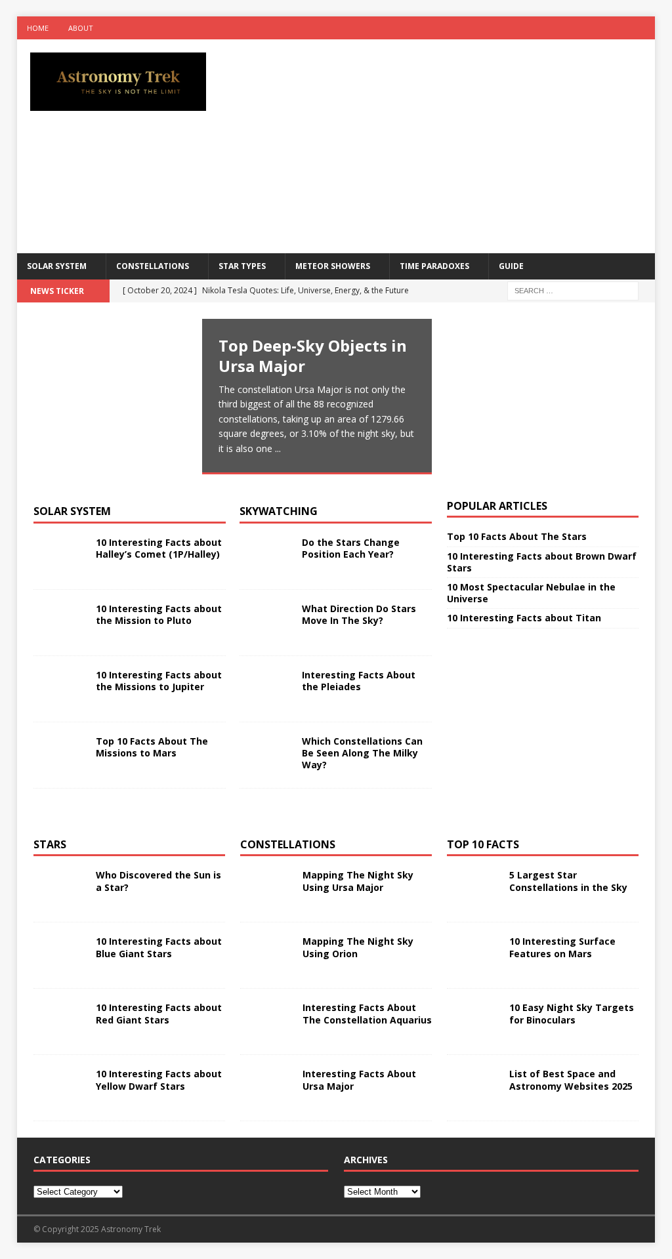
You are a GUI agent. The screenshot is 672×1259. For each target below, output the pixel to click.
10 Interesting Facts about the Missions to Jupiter (159, 681)
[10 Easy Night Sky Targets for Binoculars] (473, 1021)
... (278, 448)
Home (38, 28)
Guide (511, 266)
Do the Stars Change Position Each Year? (351, 548)
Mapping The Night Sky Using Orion (358, 947)
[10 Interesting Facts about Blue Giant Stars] (59, 955)
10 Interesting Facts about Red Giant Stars (159, 1013)
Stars (49, 844)
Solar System (57, 266)
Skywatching (279, 511)
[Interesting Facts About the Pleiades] (266, 689)
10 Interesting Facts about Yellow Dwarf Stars (159, 1079)
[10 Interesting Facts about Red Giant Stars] (59, 1021)
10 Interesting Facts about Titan (524, 617)
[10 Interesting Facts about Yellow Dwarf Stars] (59, 1087)
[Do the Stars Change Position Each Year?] (266, 556)
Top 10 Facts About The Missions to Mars (152, 747)
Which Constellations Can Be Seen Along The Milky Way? (362, 753)
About (80, 28)
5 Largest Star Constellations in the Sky (568, 881)
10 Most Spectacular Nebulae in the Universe (531, 593)
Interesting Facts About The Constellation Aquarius (367, 1013)
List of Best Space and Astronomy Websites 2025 (571, 1079)
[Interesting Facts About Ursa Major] (266, 1087)
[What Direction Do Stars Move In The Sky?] (266, 622)
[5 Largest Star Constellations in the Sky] (473, 889)
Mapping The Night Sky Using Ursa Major (358, 881)
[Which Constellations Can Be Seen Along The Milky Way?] (266, 755)
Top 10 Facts (483, 844)
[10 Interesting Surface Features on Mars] (473, 955)
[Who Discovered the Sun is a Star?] (59, 889)
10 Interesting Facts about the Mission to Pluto (159, 614)
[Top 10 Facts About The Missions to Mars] (59, 755)
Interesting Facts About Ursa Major (359, 1079)
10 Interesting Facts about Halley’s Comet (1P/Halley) (159, 548)
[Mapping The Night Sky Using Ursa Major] (266, 889)
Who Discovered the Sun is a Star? (158, 881)
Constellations (152, 266)
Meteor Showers (332, 266)
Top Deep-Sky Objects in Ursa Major (313, 356)
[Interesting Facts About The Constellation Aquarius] (266, 1021)
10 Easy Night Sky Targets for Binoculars (571, 1013)
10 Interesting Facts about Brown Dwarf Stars (542, 562)
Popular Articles (497, 506)
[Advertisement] (453, 144)
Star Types (242, 266)
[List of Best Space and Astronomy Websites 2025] (473, 1087)
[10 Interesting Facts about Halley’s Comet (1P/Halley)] (59, 556)
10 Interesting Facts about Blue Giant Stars (159, 947)
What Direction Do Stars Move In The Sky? (359, 614)
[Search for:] (573, 289)
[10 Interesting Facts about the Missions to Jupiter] (59, 689)
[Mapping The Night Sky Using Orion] (266, 955)
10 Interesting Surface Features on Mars (562, 947)
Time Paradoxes (434, 266)
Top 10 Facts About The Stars (517, 536)
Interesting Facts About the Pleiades (358, 681)
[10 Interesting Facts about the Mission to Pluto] (59, 622)
